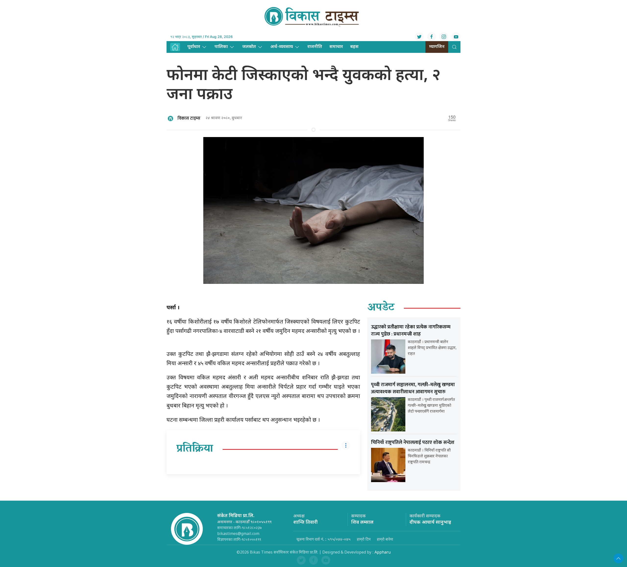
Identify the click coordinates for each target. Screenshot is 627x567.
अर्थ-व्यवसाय (281, 47)
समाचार (336, 47)
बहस (354, 47)
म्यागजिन (437, 47)
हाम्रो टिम (364, 539)
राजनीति (314, 47)
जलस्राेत (249, 47)
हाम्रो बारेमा (385, 539)
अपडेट (381, 308)
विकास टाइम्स (189, 118)
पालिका (221, 47)
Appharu (382, 552)
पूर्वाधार (193, 47)
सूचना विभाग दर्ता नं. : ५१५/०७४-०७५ (323, 539)
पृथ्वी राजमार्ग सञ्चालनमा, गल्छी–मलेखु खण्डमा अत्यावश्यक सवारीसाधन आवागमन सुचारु (413, 388)
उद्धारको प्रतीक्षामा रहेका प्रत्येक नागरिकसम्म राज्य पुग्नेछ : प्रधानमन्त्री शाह (410, 330)
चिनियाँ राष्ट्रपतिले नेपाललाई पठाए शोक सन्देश (412, 442)
